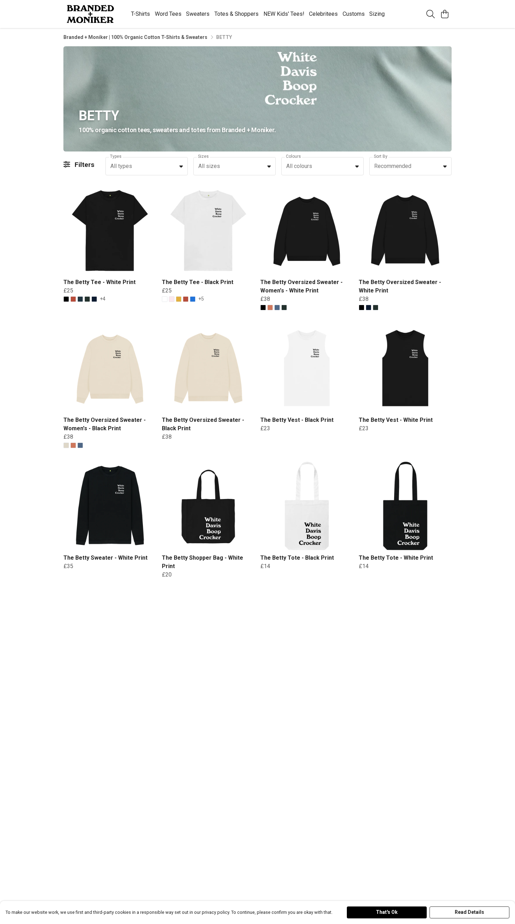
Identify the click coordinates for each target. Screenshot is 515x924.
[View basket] (445, 14)
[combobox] (146, 166)
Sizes (203, 156)
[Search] (431, 14)
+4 (102, 299)
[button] (181, 166)
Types (116, 156)
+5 (201, 299)
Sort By (380, 156)
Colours (293, 156)
